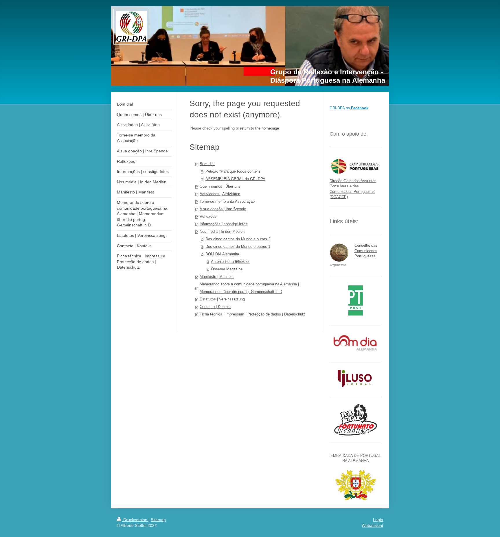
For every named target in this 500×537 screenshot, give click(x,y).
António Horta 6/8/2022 (230, 261)
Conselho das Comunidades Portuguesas (365, 250)
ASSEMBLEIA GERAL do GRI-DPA (235, 179)
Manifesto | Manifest (217, 276)
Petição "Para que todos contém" (233, 171)
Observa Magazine (226, 269)
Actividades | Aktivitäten (220, 194)
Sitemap (158, 519)
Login (378, 519)
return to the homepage (259, 128)
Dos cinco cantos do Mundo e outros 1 (237, 246)
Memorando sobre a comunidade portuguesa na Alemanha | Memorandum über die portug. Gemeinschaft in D (249, 288)
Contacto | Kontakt (215, 307)
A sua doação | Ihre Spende (223, 209)
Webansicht (372, 525)
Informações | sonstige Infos (223, 224)
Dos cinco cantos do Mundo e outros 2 (237, 239)
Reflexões (208, 216)
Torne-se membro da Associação (227, 201)
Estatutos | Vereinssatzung (222, 299)
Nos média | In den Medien (222, 231)
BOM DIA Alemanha (222, 254)
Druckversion (135, 519)
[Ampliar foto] (339, 252)
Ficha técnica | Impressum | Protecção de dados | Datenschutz (252, 314)
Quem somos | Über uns (220, 186)
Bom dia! (207, 164)
